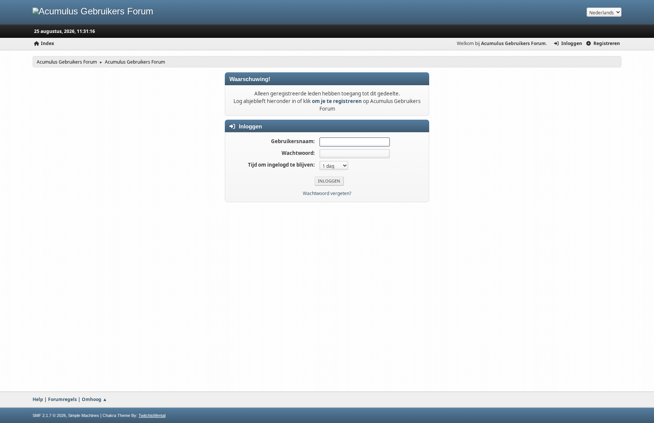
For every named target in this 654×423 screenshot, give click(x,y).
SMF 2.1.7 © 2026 (49, 415)
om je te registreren (337, 101)
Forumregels (62, 399)
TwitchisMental (152, 415)
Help (38, 399)
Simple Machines (83, 415)
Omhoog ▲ (94, 399)
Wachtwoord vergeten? (327, 193)
